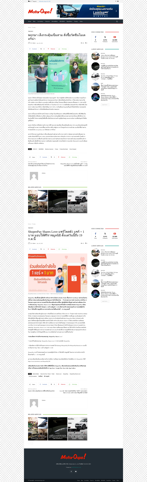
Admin (34, 43)
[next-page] (32, 216)
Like (96, 36)
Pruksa (56, 149)
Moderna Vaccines (49, 149)
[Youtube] (118, 1)
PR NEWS (103, 53)
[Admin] (29, 43)
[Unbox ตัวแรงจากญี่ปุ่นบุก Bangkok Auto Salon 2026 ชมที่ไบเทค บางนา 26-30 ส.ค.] (38, 201)
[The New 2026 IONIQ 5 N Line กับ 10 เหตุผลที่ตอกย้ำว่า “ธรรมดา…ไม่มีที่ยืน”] (77, 201)
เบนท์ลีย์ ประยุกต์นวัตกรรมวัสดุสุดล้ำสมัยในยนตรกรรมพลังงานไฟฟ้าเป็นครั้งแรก (57, 209)
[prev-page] (29, 216)
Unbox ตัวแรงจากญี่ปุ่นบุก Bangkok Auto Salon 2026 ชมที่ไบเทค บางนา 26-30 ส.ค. (37, 209)
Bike (102, 83)
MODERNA (41, 149)
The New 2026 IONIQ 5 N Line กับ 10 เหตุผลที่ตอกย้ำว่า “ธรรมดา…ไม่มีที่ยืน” (77, 209)
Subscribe (114, 36)
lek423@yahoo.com (76, 467)
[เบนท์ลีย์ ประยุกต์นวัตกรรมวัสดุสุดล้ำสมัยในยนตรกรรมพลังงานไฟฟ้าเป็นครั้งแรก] (57, 201)
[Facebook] (116, 1)
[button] (88, 11)
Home (29, 27)
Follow (105, 36)
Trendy (33, 27)
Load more (104, 104)
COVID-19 (35, 149)
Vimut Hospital (73, 149)
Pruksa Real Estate (64, 149)
